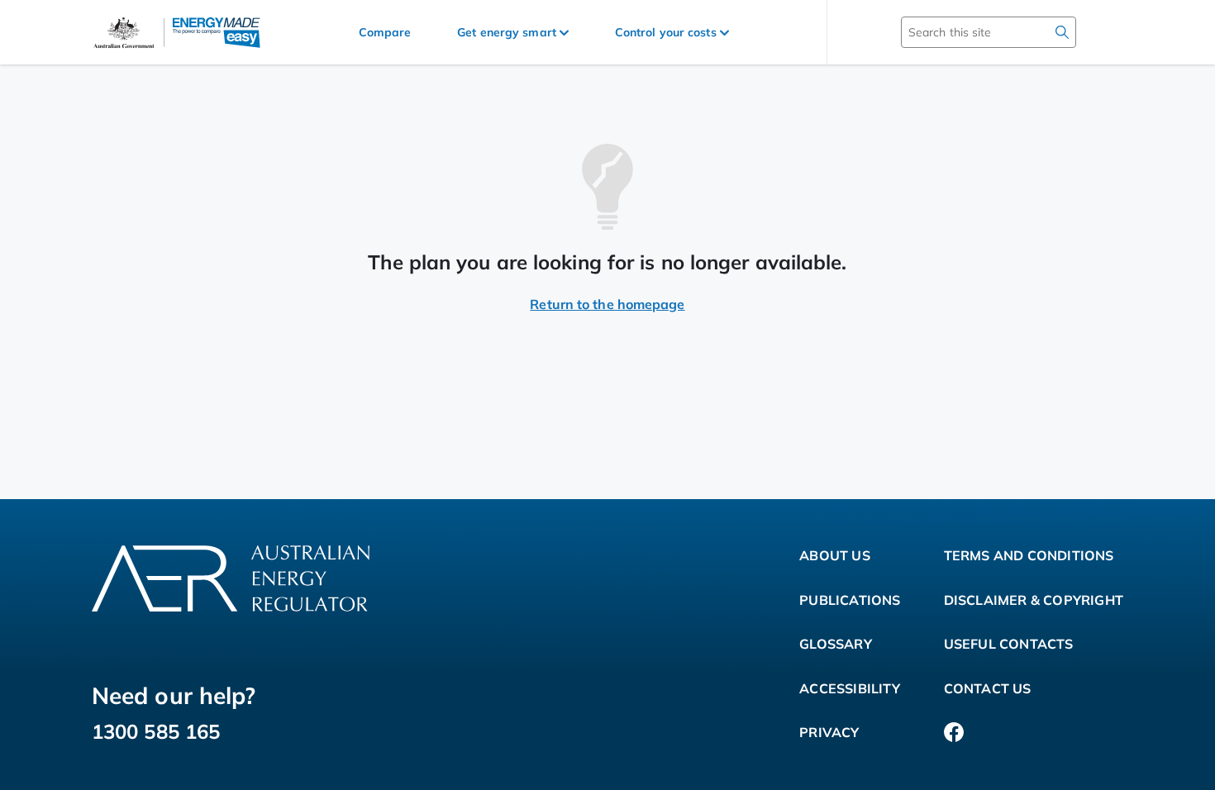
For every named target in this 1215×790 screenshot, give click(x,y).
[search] (1062, 32)
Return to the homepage (607, 304)
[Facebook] (954, 733)
